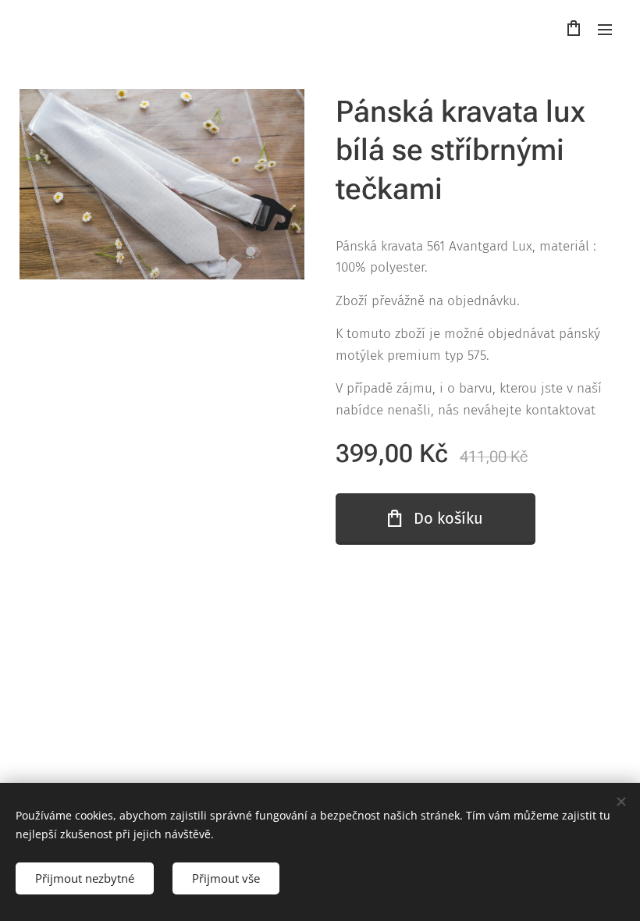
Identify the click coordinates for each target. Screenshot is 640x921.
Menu (604, 28)
